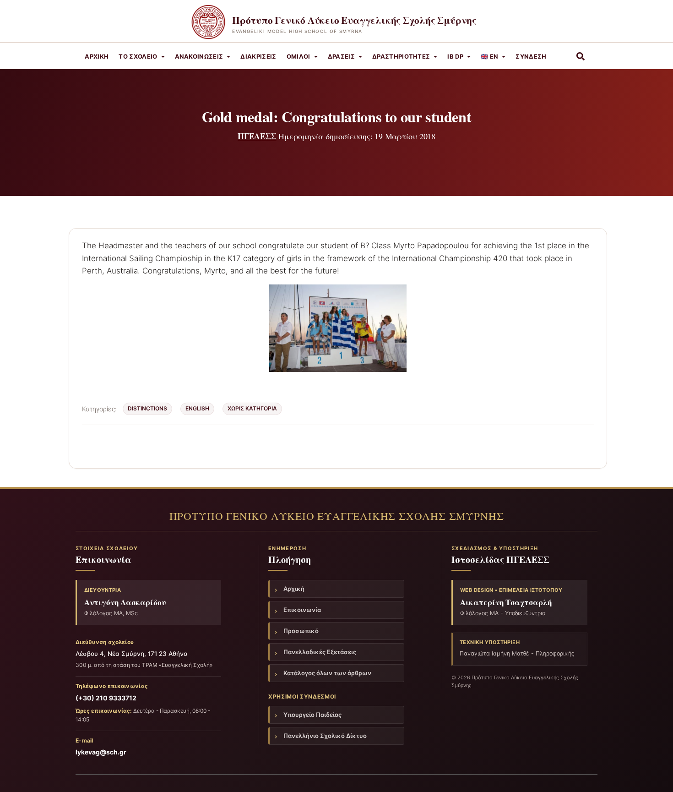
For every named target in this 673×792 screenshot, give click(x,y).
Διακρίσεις (258, 56)
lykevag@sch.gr (101, 752)
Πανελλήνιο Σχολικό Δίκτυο (325, 735)
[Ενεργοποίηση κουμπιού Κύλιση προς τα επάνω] (655, 773)
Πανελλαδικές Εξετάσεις (319, 651)
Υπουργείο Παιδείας (312, 714)
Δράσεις (341, 56)
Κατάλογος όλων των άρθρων (327, 673)
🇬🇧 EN (489, 56)
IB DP (455, 56)
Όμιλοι (298, 56)
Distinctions (147, 408)
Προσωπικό (301, 630)
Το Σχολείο (138, 56)
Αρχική (97, 56)
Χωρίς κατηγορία (252, 408)
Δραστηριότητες (401, 56)
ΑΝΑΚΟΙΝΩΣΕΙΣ (199, 56)
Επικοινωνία (302, 609)
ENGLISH (197, 408)
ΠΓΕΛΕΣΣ (257, 136)
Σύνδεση (531, 56)
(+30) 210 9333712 (106, 698)
